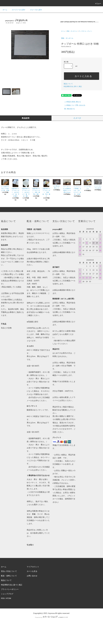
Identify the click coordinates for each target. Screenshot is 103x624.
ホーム (5, 10)
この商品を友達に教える (72, 102)
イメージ (77, 118)
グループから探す (36, 10)
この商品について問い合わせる (74, 105)
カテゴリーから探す (18, 10)
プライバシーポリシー (10, 589)
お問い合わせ (32, 576)
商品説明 (26, 118)
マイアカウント (33, 567)
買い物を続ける (69, 109)
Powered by (38, 617)
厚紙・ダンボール (72, 31)
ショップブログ (7, 594)
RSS (3, 598)
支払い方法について (9, 571)
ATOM (8, 598)
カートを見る (32, 571)
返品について (68, 84)
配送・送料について (9, 576)
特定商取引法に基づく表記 (73, 86)
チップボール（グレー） (86, 31)
